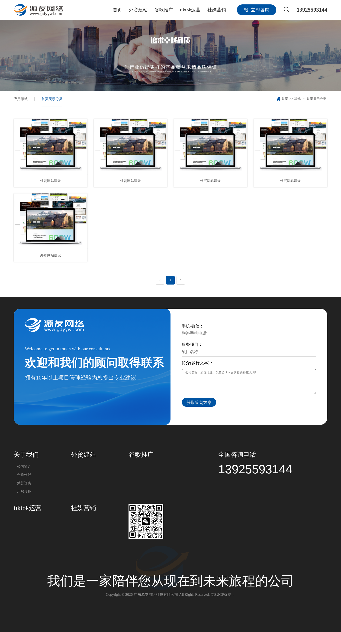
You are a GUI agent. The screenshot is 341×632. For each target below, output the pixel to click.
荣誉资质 (24, 483)
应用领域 (21, 99)
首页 (285, 99)
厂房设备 (24, 491)
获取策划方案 (199, 402)
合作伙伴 (24, 475)
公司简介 (24, 466)
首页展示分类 (52, 99)
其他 (297, 99)
